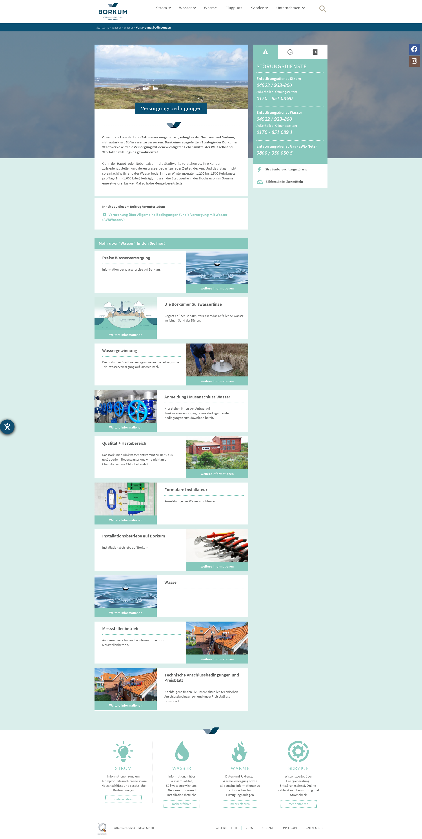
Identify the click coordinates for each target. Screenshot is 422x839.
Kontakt (268, 828)
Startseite (102, 27)
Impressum (289, 828)
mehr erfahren (123, 799)
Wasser (116, 27)
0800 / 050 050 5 (274, 152)
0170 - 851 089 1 (274, 132)
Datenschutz (314, 828)
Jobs (249, 828)
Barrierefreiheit (226, 828)
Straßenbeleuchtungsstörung (286, 169)
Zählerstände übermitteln (284, 181)
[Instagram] (414, 61)
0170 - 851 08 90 (274, 98)
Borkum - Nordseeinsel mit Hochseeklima (117, 12)
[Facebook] (414, 49)
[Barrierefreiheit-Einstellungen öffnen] (7, 427)
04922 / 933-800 (274, 85)
